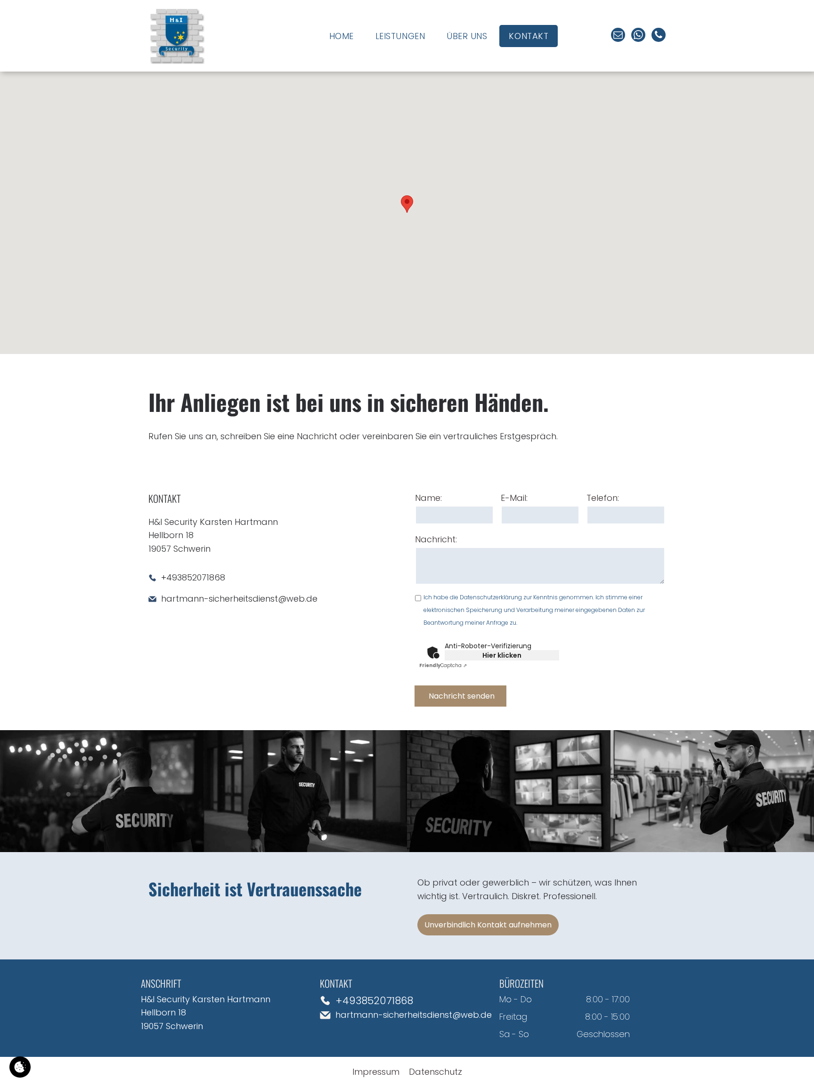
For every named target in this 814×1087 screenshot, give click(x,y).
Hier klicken (501, 655)
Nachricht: (436, 539)
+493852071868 (193, 577)
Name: (428, 498)
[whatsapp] (638, 36)
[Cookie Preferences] (20, 1067)
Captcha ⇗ (443, 665)
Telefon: (602, 498)
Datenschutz (435, 1072)
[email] (618, 36)
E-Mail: (514, 498)
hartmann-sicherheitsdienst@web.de (239, 598)
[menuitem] (341, 36)
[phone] (658, 36)
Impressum (375, 1072)
